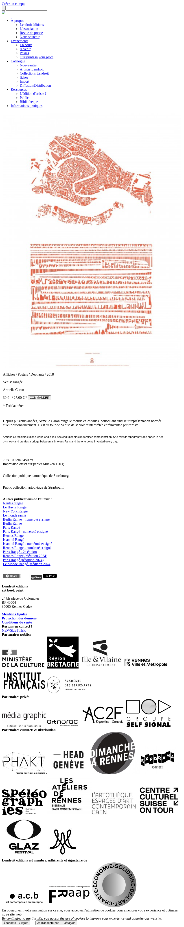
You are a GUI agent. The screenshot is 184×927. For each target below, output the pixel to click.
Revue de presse (31, 33)
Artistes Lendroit (32, 69)
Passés (24, 53)
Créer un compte (13, 4)
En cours (26, 45)
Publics (25, 98)
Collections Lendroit (34, 73)
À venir (25, 49)
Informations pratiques (26, 106)
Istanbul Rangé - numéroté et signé (27, 544)
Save (38, 577)
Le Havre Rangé (14, 507)
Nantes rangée (13, 503)
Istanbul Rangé (13, 540)
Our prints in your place (36, 57)
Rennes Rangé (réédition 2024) (25, 556)
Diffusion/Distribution (35, 85)
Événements (19, 41)
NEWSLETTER (14, 630)
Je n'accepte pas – (56, 923)
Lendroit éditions (32, 25)
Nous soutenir (29, 37)
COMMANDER (39, 397)
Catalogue (18, 61)
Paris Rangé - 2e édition (20, 552)
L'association (29, 29)
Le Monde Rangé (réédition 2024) (27, 564)
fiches (24, 77)
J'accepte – (16, 923)
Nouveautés (28, 65)
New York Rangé (15, 511)
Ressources (19, 89)
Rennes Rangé (13, 535)
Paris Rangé (11, 527)
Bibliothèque (29, 102)
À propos (17, 21)
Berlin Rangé (12, 523)
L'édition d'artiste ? (33, 93)
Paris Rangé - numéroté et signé (25, 531)
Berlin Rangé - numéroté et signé (26, 519)
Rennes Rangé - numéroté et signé (27, 548)
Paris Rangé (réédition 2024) (23, 560)
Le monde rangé (14, 515)
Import (24, 81)
